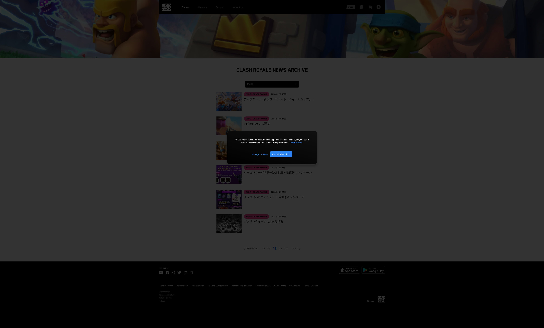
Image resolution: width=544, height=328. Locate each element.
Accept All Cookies (281, 154)
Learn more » (296, 142)
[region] (272, 147)
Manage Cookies (260, 154)
